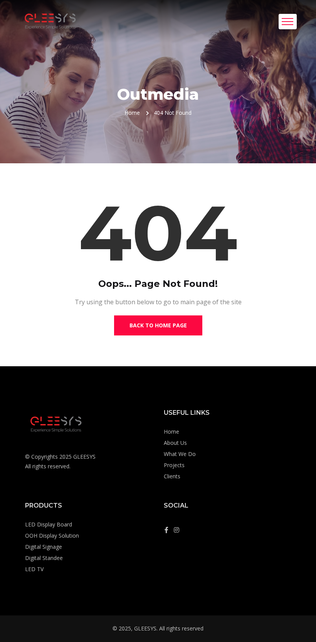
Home (132, 112)
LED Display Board (48, 524)
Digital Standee (44, 558)
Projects (174, 465)
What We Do (180, 454)
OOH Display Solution (52, 535)
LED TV (34, 569)
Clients (172, 476)
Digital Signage (43, 546)
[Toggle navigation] (288, 21)
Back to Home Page (158, 325)
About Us (175, 442)
